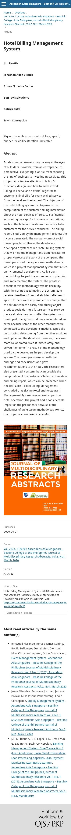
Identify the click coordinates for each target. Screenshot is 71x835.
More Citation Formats (19, 612)
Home (7, 12)
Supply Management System (46, 701)
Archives (20, 12)
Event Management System (29, 658)
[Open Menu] (4, 4)
